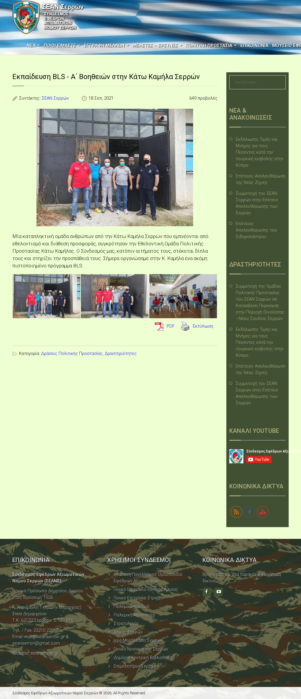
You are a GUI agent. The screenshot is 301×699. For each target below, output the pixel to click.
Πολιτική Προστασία (209, 45)
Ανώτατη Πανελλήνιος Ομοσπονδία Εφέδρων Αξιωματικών (148, 578)
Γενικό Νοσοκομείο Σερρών (141, 649)
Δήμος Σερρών (128, 632)
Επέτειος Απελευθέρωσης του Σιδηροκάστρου (256, 230)
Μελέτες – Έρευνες (155, 45)
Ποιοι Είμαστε (60, 45)
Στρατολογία (126, 623)
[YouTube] (218, 592)
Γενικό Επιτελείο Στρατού (139, 598)
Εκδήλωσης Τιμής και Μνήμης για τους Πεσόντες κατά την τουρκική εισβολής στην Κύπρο (259, 152)
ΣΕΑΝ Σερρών (55, 98)
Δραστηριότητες (121, 353)
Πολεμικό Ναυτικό (132, 606)
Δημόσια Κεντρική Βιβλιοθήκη (143, 657)
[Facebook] (207, 592)
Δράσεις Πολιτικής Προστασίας (72, 353)
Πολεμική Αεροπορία (134, 615)
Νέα (31, 45)
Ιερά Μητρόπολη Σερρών (138, 640)
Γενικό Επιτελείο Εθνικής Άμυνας (146, 589)
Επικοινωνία (254, 45)
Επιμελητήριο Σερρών (135, 666)
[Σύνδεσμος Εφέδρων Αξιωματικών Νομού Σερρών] (48, 17)
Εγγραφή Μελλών (104, 45)
